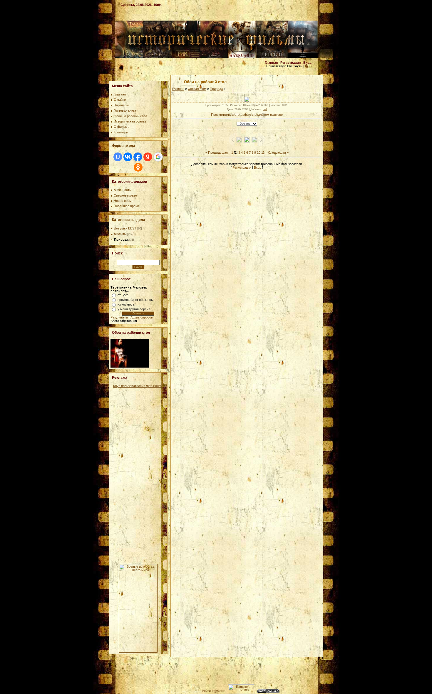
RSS (308, 66)
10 (258, 152)
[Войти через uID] (117, 156)
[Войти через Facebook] (137, 156)
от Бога (123, 295)
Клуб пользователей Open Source (138, 386)
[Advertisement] (138, 476)
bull (265, 109)
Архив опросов (141, 317)
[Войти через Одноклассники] (138, 167)
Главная (178, 88)
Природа (121, 239)
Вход (257, 167)
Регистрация (241, 167)
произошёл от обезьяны (135, 299)
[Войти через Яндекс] (147, 156)
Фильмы (120, 234)
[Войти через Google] (158, 157)
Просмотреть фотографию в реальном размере (247, 114)
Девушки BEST (125, 228)
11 (262, 152)
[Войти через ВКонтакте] (127, 156)
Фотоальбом (197, 88)
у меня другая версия (134, 309)
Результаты (119, 317)
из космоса (126, 304)
